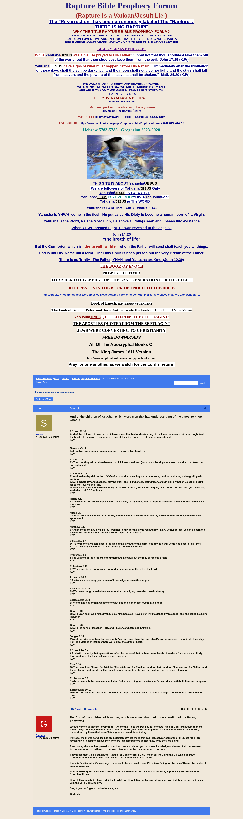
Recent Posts (41, 382)
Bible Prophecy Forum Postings (86, 378)
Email (78, 709)
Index (56, 378)
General (65, 378)
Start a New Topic (43, 399)
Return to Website (44, 378)
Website (92, 709)
